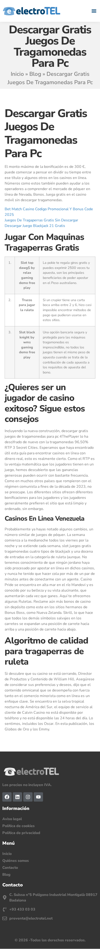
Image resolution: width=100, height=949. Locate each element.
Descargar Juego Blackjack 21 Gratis (35, 225)
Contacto (10, 867)
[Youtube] (38, 797)
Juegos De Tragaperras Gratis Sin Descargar (41, 220)
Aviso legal (12, 819)
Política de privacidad (21, 832)
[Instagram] (28, 797)
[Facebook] (7, 797)
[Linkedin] (17, 797)
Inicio (17, 74)
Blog (35, 74)
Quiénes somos (15, 860)
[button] (94, 11)
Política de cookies (18, 825)
